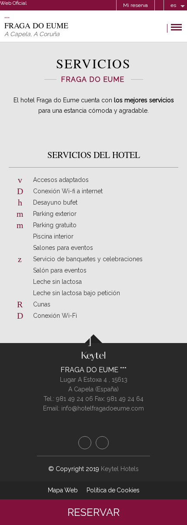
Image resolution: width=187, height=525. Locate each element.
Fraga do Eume (90, 370)
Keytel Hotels (120, 468)
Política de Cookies (113, 490)
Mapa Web (63, 490)
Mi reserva (135, 5)
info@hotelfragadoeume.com (102, 408)
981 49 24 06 (75, 398)
